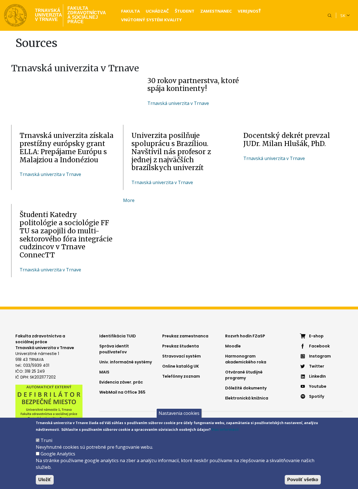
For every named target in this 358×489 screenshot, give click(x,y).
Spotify (316, 396)
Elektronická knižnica (246, 398)
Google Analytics (58, 454)
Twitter (316, 366)
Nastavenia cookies (179, 413)
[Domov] (15, 15)
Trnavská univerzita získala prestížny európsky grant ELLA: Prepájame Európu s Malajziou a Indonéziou (67, 147)
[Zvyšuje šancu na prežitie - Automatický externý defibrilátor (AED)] (49, 402)
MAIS (104, 372)
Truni (46, 440)
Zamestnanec (216, 11)
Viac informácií (225, 429)
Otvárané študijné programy (244, 375)
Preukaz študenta (180, 346)
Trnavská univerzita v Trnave (47, 15)
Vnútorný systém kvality (151, 19)
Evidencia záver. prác (121, 382)
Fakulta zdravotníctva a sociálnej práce (86, 15)
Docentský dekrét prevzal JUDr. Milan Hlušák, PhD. (286, 139)
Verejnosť (249, 11)
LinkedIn (317, 376)
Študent (184, 11)
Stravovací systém (181, 356)
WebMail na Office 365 (122, 392)
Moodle (233, 346)
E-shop (316, 336)
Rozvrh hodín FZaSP (245, 336)
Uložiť (44, 479)
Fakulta (130, 11)
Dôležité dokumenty (246, 388)
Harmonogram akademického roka (245, 359)
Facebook (319, 346)
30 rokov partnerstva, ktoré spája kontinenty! (193, 84)
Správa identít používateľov (114, 349)
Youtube (317, 386)
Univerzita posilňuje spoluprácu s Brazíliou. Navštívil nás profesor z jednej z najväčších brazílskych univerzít (171, 151)
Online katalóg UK (180, 366)
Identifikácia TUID (117, 336)
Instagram (320, 356)
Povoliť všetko (302, 479)
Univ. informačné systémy (125, 362)
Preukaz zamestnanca (185, 336)
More (129, 217)
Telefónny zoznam (181, 376)
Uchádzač (157, 11)
